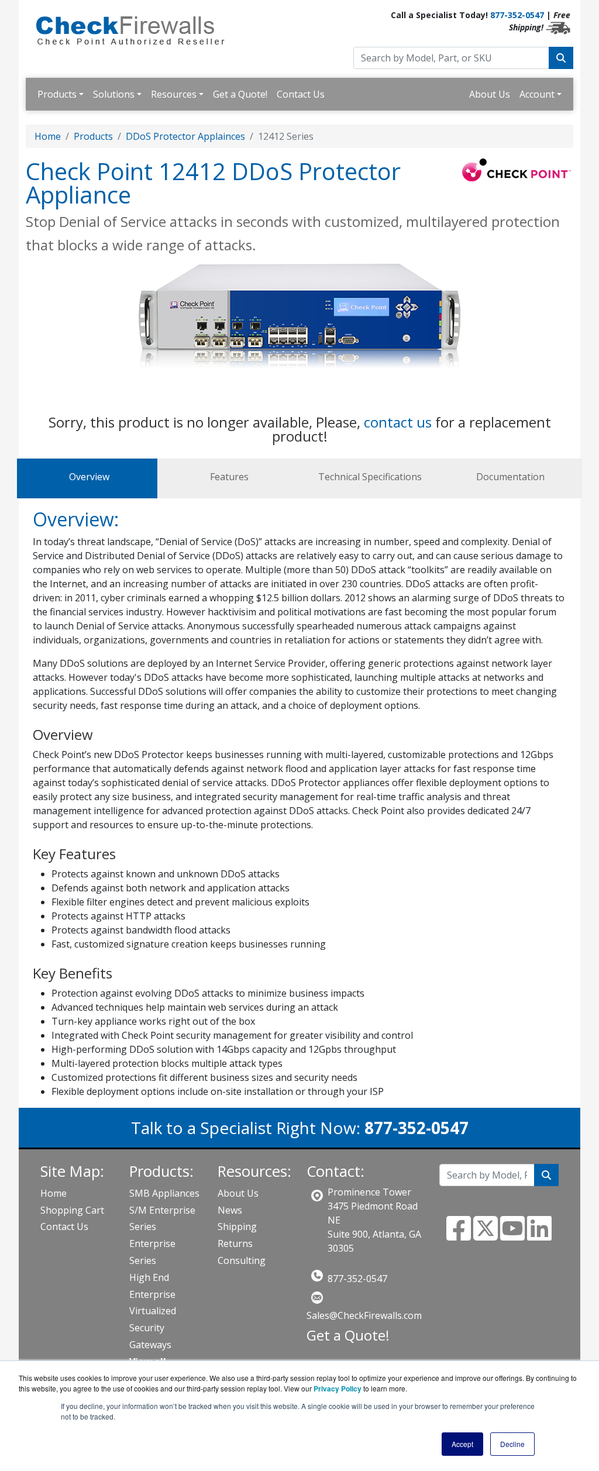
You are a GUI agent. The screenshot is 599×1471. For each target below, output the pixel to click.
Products (57, 94)
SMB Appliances (164, 1193)
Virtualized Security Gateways (152, 1327)
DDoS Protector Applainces (185, 136)
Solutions (114, 94)
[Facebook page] (458, 1235)
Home (48, 136)
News (230, 1210)
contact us (398, 422)
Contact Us (301, 94)
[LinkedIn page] (539, 1235)
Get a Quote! (240, 94)
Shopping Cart (72, 1210)
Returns (235, 1243)
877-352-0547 (517, 14)
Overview (89, 476)
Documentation (510, 476)
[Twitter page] (485, 1235)
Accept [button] (462, 1444)
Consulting (242, 1260)
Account (537, 94)
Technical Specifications (370, 476)
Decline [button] (512, 1444)
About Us (489, 94)
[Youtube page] (512, 1235)
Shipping (237, 1226)
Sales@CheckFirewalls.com (364, 1315)
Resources (174, 94)
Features (229, 476)
